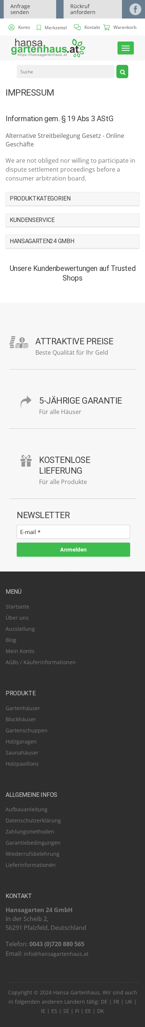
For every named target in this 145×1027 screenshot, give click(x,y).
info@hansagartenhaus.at (56, 953)
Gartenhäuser (23, 708)
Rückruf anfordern (83, 9)
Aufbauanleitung (27, 809)
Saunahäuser (22, 752)
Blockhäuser (21, 719)
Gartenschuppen (27, 730)
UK (128, 1001)
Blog (11, 639)
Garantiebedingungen (33, 842)
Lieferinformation (27, 864)
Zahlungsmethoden (30, 831)
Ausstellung (20, 628)
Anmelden (73, 549)
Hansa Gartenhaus (76, 992)
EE (88, 1011)
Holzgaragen (21, 741)
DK (100, 1011)
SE (66, 1011)
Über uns (17, 617)
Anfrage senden (20, 9)
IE (43, 1011)
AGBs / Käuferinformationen (41, 662)
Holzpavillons (22, 763)
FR (116, 1001)
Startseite (17, 606)
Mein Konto (20, 651)
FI (77, 1011)
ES (54, 1011)
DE (104, 1001)
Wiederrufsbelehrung (32, 853)
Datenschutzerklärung (33, 820)
